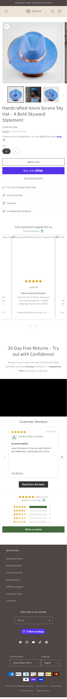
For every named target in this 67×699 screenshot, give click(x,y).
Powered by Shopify (25, 686)
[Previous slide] (4, 457)
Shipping (5, 131)
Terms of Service (14, 572)
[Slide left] (3, 95)
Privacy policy (56, 686)
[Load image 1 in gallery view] (16, 95)
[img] (33, 281)
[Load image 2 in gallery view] (33, 95)
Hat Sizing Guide (14, 593)
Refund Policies (14, 565)
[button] (6, 11)
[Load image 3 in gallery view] (51, 95)
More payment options (33, 178)
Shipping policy (43, 691)
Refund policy (13, 579)
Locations (11, 600)
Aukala (14, 686)
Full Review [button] (17, 473)
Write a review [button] (33, 529)
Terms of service (27, 691)
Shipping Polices (14, 558)
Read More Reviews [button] (33, 484)
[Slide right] (63, 95)
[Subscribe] (49, 620)
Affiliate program (14, 586)
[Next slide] (62, 457)
